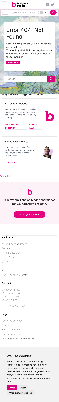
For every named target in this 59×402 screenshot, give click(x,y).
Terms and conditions (12, 320)
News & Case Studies (13, 252)
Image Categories (10, 257)
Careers (5, 261)
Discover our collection (12, 126)
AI (45, 12)
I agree (12, 388)
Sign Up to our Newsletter (15, 274)
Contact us (11, 162)
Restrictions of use (11, 334)
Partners (6, 248)
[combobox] (32, 12)
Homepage (13, 62)
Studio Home (8, 266)
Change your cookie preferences (18, 338)
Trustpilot (5, 176)
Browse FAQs (33, 126)
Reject (23, 388)
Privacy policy (8, 325)
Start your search (29, 214)
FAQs (4, 270)
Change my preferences (20, 393)
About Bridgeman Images (14, 243)
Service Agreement (11, 329)
